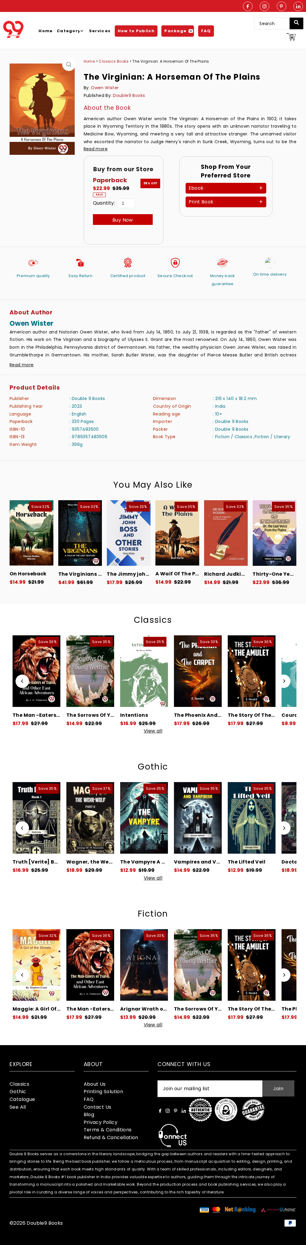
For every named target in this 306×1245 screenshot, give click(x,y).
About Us (95, 1084)
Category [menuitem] (68, 31)
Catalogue (22, 1099)
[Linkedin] (298, 7)
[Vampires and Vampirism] (144, 818)
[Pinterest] (281, 7)
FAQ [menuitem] (206, 31)
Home (89, 61)
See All (18, 1107)
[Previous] (22, 681)
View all (153, 731)
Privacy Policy (101, 1122)
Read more (96, 149)
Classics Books (114, 61)
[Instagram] (264, 7)
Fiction (153, 914)
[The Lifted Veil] (198, 818)
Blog (89, 1114)
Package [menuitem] (175, 31)
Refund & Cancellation (111, 1137)
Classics (153, 620)
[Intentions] (90, 671)
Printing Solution (103, 1091)
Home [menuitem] (46, 31)
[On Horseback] (31, 533)
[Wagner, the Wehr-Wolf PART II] (36, 818)
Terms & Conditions (108, 1129)
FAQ (89, 1099)
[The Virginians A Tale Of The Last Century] (80, 533)
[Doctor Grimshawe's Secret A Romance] (252, 818)
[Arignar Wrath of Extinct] (90, 965)
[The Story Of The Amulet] (198, 671)
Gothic (153, 767)
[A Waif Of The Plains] (177, 533)
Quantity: (104, 203)
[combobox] (275, 24)
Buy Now (122, 220)
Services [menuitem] (100, 31)
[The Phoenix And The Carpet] (144, 671)
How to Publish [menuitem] (136, 31)
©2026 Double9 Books (36, 1223)
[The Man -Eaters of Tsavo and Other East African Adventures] (36, 965)
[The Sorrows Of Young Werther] (36, 671)
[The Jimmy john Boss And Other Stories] (129, 533)
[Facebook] (247, 7)
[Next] (283, 681)
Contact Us (97, 1107)
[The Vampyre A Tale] (90, 818)
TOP (295, 1237)
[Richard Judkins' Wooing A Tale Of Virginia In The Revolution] (226, 533)
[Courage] (252, 671)
